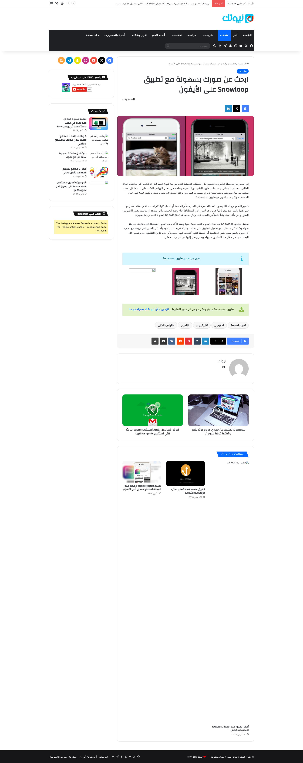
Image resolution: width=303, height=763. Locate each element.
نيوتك (222, 361)
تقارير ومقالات (139, 35)
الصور (184, 325)
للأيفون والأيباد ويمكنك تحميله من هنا (149, 309)
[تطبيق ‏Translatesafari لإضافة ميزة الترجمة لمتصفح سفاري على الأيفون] (141, 472)
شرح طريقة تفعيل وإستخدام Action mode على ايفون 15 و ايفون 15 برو (71, 186)
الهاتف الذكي (165, 325)
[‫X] (236, 108)
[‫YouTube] (93, 60)
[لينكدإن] (228, 108)
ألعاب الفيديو (159, 35)
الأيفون (218, 325)
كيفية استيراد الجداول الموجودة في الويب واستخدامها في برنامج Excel (71, 123)
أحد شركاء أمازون (88, 756)
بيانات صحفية (93, 35)
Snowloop (237, 325)
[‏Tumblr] (197, 341)
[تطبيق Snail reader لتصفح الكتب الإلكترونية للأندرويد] (185, 473)
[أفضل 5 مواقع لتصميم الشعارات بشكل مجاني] (98, 172)
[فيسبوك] (245, 108)
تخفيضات (177, 35)
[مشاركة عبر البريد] (163, 341)
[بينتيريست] (188, 341)
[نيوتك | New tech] (238, 18)
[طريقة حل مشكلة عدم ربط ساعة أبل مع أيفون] (98, 158)
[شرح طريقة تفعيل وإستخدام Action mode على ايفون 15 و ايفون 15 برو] (98, 187)
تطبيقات (224, 35)
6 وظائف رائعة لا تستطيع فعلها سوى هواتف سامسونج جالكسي (70, 140)
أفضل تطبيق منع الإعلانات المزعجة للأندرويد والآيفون (230, 728)
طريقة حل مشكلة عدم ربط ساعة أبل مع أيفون (72, 155)
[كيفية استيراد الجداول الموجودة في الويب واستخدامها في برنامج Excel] (98, 123)
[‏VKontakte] (171, 341)
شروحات (208, 35)
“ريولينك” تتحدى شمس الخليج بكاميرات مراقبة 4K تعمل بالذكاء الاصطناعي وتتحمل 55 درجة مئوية (163, 3)
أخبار (235, 35)
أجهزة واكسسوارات (115, 35)
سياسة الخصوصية (58, 756)
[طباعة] (155, 341)
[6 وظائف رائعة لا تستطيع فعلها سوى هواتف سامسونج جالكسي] (98, 140)
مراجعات (192, 35)
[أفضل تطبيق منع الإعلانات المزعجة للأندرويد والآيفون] (229, 592)
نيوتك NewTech (195, 756)
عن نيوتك (103, 756)
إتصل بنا (73, 756)
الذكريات (201, 325)
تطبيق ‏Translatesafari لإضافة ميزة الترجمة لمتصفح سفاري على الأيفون (142, 487)
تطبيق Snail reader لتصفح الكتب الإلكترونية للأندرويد (188, 491)
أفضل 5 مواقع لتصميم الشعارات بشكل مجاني (74, 171)
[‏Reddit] (180, 341)
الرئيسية (247, 35)
